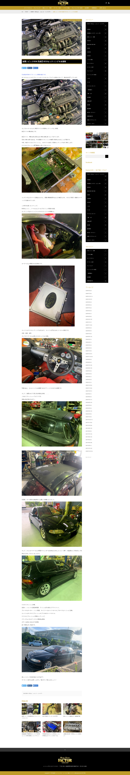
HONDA (96, 29)
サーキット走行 (57, 8)
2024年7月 (88, 333)
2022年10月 (88, 391)
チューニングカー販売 (77, 8)
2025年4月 (88, 313)
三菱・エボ (96, 93)
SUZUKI (96, 55)
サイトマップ (88, 457)
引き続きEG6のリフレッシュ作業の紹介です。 (34, 74)
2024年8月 (88, 330)
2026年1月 (88, 293)
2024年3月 (88, 345)
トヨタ (96, 78)
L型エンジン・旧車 (47, 8)
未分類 (96, 104)
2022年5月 (88, 405)
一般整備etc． (96, 89)
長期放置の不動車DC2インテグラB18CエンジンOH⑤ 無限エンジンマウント (31, 734)
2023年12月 (88, 353)
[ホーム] (22, 10)
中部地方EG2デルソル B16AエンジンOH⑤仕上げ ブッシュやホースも (51, 734)
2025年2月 (88, 319)
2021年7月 (88, 434)
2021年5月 (88, 439)
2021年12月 (88, 419)
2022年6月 (88, 402)
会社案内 (87, 8)
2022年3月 (88, 411)
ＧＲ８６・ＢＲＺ (96, 123)
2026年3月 (88, 290)
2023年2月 (88, 379)
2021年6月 (88, 436)
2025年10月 (88, 299)
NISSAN (96, 40)
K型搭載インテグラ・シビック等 (96, 33)
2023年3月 (88, 376)
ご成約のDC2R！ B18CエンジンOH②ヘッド (72, 734)
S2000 (96, 48)
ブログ (26, 11)
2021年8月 (88, 431)
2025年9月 (88, 302)
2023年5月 (88, 371)
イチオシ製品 (66, 8)
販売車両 (96, 108)
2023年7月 (88, 365)
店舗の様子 (96, 101)
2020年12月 (88, 451)
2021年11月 (88, 422)
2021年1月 (88, 448)
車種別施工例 (96, 116)
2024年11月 (88, 325)
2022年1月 (88, 416)
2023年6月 (88, 368)
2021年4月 (88, 442)
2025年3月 (88, 316)
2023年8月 (88, 362)
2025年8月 (88, 305)
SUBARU (96, 52)
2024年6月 (88, 336)
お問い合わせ (102, 8)
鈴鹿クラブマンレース (96, 120)
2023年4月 (88, 373)
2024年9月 (88, 328)
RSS (109, 3)
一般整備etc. (94, 8)
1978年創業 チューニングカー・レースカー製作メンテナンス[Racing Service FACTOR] (67, 773)
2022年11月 (88, 388)
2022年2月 (88, 414)
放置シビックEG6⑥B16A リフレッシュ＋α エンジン (31, 717)
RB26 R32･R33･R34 (96, 44)
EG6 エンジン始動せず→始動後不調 (72, 716)
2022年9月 (88, 393)
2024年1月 (88, 350)
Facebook (106, 3)
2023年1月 (88, 382)
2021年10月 (88, 425)
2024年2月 (88, 348)
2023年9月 (88, 359)
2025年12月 (88, 296)
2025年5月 (88, 310)
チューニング (37, 8)
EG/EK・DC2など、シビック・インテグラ (72, 20)
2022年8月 (88, 396)
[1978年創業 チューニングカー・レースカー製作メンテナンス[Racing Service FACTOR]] (65, 763)
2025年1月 (88, 322)
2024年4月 (88, 342)
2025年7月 (88, 307)
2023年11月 (88, 356)
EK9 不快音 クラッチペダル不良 (50, 716)
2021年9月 (88, 428)
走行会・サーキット (96, 112)
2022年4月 (88, 408)
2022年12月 (88, 385)
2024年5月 (88, 339)
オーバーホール (28, 8)
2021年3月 (88, 445)
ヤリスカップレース (96, 86)
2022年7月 (88, 399)
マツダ (96, 82)
